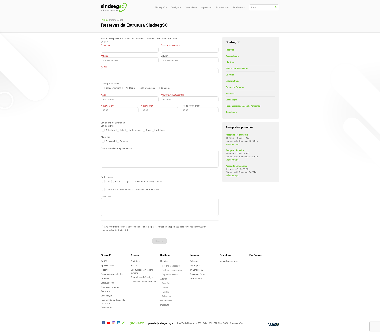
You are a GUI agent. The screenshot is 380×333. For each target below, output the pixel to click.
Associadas (231, 112)
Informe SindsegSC (171, 265)
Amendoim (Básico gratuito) (148, 181)
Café (107, 181)
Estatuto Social (233, 80)
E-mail (104, 66)
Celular (164, 55)
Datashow (110, 130)
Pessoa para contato (171, 45)
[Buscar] (276, 7)
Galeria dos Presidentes (237, 68)
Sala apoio (165, 87)
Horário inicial (108, 105)
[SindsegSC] (114, 7)
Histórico (230, 62)
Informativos (196, 278)
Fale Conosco (255, 255)
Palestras (166, 296)
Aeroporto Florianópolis (237, 134)
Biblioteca (135, 261)
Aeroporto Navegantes (236, 165)
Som (148, 130)
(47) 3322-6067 (137, 323)
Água (128, 181)
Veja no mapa (232, 144)
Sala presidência (147, 87)
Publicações (166, 300)
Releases (194, 261)
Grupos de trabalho (110, 287)
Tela (122, 130)
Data (104, 94)
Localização (231, 99)
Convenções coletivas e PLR (144, 281)
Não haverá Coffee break (147, 189)
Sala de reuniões (113, 87)
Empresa (106, 45)
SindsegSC (106, 255)
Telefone (106, 55)
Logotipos (195, 265)
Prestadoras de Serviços (142, 277)
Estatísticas (225, 255)
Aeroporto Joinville (235, 150)
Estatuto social (108, 282)
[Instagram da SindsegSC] (113, 323)
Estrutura (230, 93)
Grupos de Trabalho (235, 87)
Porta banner (135, 130)
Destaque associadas (172, 270)
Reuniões (166, 283)
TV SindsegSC (196, 269)
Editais (134, 265)
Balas (117, 181)
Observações (107, 196)
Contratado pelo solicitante (118, 189)
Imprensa (194, 255)
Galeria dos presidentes (112, 274)
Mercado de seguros (229, 261)
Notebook (160, 130)
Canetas (123, 141)
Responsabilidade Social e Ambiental (243, 105)
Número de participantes (173, 94)
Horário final (147, 105)
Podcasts (164, 304)
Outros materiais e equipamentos (116, 148)
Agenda (163, 278)
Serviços (135, 255)
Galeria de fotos (197, 274)
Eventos (165, 292)
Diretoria (230, 74)
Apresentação (232, 56)
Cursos (165, 287)
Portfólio (230, 49)
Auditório (130, 87)
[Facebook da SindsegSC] (103, 323)
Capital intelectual (170, 274)
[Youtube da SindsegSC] (108, 323)
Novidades (165, 255)
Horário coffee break (190, 105)
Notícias (164, 261)
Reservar (159, 241)
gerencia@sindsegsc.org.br (161, 323)
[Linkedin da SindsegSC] (118, 323)
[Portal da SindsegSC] (123, 323)
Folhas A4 (110, 141)
